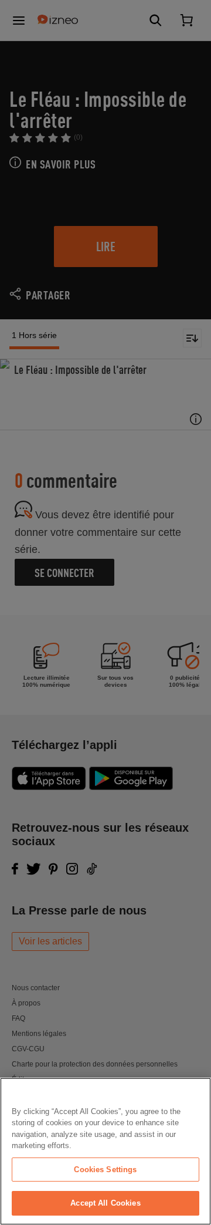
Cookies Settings (105, 1169)
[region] (105, 1151)
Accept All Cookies (105, 1203)
